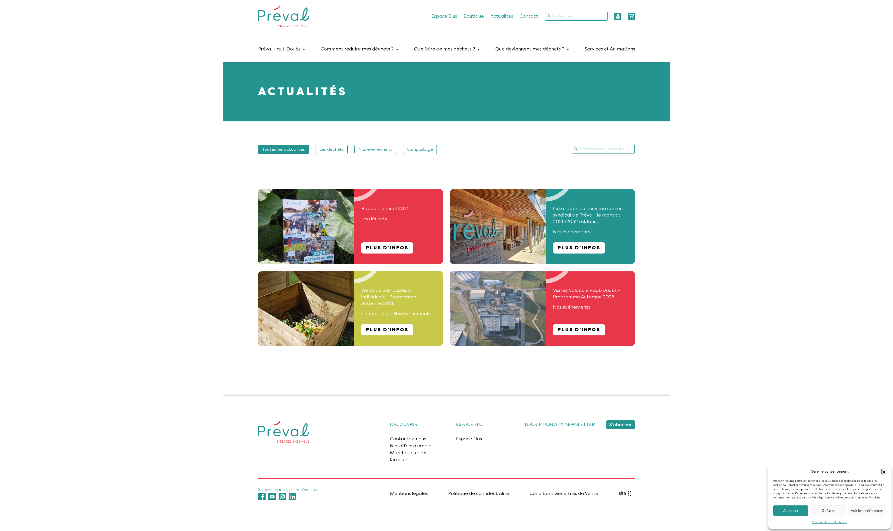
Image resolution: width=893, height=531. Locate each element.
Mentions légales (409, 493)
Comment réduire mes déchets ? (357, 49)
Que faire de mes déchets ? (444, 49)
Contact (529, 16)
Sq (627, 494)
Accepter (790, 511)
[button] (883, 471)
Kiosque (398, 459)
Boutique (473, 16)
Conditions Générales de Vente (564, 493)
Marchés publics (408, 452)
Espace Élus (444, 16)
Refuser (828, 511)
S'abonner (620, 424)
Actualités (501, 16)
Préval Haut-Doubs (279, 49)
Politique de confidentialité (829, 522)
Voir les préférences (867, 511)
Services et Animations (610, 49)
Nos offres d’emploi (411, 445)
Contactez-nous (408, 438)
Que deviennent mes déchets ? (529, 49)
